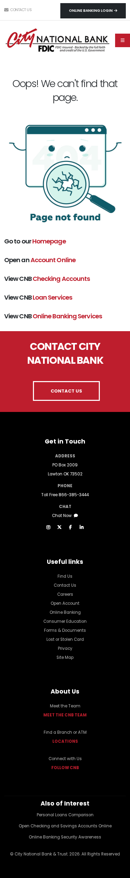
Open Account (65, 603)
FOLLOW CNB (65, 768)
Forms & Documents (65, 630)
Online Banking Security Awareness (65, 837)
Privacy (65, 648)
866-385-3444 (74, 495)
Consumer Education (65, 621)
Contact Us (21, 9)
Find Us (65, 576)
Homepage (49, 241)
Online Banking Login (91, 10)
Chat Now (63, 515)
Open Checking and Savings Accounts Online (65, 826)
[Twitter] (59, 527)
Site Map (65, 657)
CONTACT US (66, 391)
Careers (65, 594)
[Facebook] (70, 527)
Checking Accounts (61, 278)
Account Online (53, 260)
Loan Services (52, 297)
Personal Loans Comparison (65, 815)
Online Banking (65, 612)
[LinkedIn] (81, 527)
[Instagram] (48, 527)
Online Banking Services (67, 316)
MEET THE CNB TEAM (65, 715)
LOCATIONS (65, 741)
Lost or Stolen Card (65, 639)
